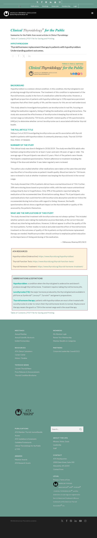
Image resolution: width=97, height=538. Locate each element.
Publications (35, 6)
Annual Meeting (20, 334)
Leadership (57, 445)
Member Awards (21, 460)
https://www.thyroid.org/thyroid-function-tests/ (53, 261)
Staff (55, 448)
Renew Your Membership (62, 338)
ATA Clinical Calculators (23, 351)
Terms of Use (65, 480)
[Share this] (18, 56)
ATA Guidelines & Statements (26, 439)
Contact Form (58, 469)
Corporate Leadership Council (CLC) (66, 351)
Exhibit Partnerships (22, 341)
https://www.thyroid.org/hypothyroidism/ (56, 256)
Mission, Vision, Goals (61, 441)
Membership (66, 6)
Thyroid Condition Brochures (25, 375)
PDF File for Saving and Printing (40, 38)
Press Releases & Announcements (27, 372)
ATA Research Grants (23, 463)
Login (75, 6)
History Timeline (21, 358)
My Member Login (60, 334)
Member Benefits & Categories (64, 341)
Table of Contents (18, 38)
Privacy (56, 480)
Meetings (45, 6)
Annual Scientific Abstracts (24, 338)
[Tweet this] (24, 56)
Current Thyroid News (23, 369)
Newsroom (55, 6)
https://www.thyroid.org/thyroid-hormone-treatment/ (60, 266)
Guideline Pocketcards (23, 442)
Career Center (20, 355)
